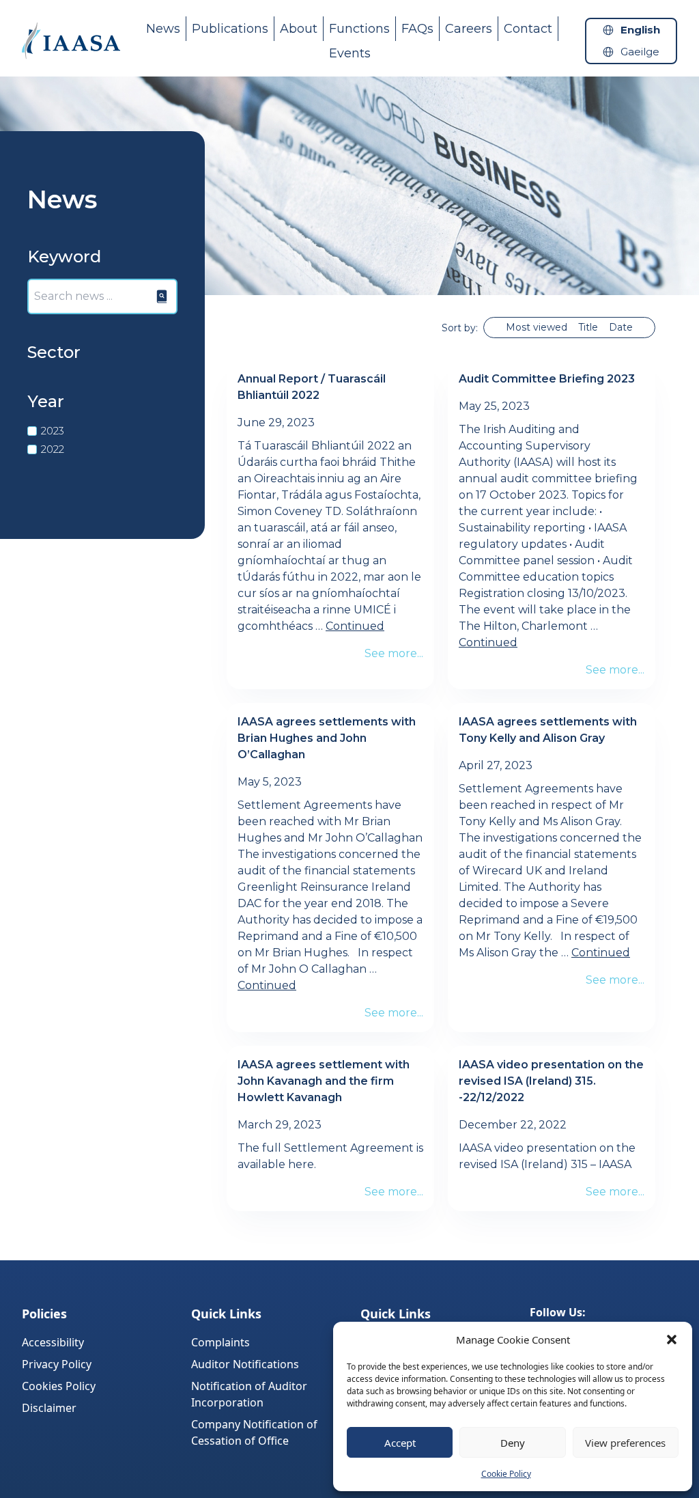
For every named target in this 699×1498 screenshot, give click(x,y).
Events (350, 53)
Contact (528, 28)
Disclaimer (49, 1407)
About (298, 28)
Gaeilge (639, 51)
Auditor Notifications (245, 1364)
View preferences (625, 1443)
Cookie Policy (506, 1474)
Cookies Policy (59, 1385)
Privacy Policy (56, 1364)
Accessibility (53, 1342)
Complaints (220, 1342)
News (163, 28)
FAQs (417, 28)
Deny (512, 1443)
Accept (400, 1443)
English (640, 29)
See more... (394, 653)
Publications (230, 28)
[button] (672, 1339)
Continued (355, 626)
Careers (468, 28)
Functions (359, 28)
